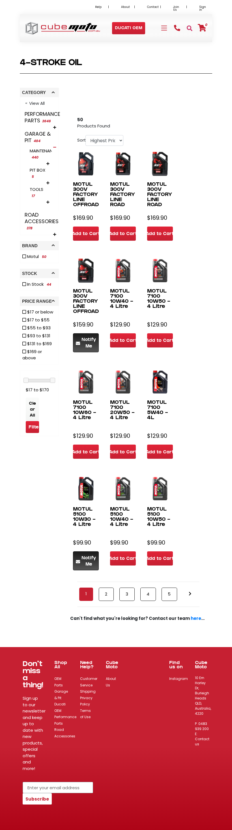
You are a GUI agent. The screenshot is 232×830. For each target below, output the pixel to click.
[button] (128, 28)
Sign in (202, 8)
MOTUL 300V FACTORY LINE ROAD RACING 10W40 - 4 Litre (122, 202)
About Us (111, 682)
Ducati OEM (60, 707)
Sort (80, 140)
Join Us (176, 8)
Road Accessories (64, 733)
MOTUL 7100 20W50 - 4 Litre (122, 410)
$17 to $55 (38, 320)
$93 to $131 (38, 336)
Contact (153, 7)
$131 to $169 (39, 344)
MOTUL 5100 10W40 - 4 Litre (121, 517)
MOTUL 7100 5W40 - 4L (157, 410)
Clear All (32, 410)
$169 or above (32, 355)
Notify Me (88, 343)
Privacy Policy (86, 701)
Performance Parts (65, 720)
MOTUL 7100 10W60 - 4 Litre (84, 410)
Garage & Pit (61, 694)
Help (98, 7)
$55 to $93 (38, 328)
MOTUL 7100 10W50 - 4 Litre (158, 299)
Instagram (178, 678)
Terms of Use (85, 714)
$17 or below (39, 312)
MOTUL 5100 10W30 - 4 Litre (84, 517)
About (125, 7)
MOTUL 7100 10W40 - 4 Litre (121, 299)
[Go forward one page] (190, 594)
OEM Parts (58, 682)
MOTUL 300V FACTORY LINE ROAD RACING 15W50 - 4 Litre (159, 202)
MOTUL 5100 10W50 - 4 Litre (158, 517)
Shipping (88, 691)
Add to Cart (86, 234)
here (196, 618)
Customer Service (88, 682)
